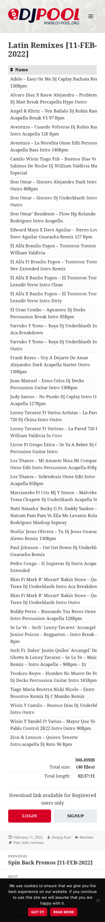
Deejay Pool (61, 837)
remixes (37, 842)
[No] (98, 900)
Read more (63, 912)
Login (29, 816)
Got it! (37, 912)
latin (25, 842)
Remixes (86, 837)
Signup (75, 816)
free (16, 842)
